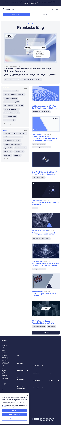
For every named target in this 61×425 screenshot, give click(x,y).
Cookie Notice (5, 407)
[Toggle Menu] (56, 9)
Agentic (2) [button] (7, 155)
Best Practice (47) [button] (20, 148)
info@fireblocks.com (8, 384)
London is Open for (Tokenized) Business (44, 295)
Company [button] (52, 380)
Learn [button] (50, 373)
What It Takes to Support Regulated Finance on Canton (43, 322)
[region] (14, 408)
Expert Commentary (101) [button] (11, 102)
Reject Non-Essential (14, 414)
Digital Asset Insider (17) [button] (11, 109)
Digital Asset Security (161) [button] (12, 140)
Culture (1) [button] (17, 155)
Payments (20, 363)
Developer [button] (36, 387)
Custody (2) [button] (7, 151)
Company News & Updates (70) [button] (13, 105)
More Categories (9, 123)
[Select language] (53, 9)
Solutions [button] (36, 365)
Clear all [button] (25, 88)
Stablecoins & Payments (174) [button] (13, 137)
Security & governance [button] (21, 378)
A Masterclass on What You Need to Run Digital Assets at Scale (45, 234)
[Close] (27, 395)
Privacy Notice (14, 407)
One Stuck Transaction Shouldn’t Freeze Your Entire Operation (44, 173)
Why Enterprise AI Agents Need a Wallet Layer (45, 203)
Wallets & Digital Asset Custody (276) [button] (15, 133)
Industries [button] (36, 373)
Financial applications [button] (21, 387)
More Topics (8, 159)
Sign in (45, 14)
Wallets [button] (19, 356)
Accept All (14, 410)
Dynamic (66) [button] (8, 148)
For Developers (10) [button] (10, 116)
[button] (22, 363)
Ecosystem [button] (36, 380)
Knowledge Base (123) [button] (10, 98)
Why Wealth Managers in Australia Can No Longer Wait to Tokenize (45, 264)
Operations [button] (20, 370)
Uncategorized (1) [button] (9, 120)
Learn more (33, 3)
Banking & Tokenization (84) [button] (12, 144)
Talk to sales (15, 14)
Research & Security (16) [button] (11, 113)
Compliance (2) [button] (19, 151)
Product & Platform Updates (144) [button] (14, 94)
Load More (46, 332)
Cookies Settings (14, 418)
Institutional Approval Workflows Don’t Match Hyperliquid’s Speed (44, 107)
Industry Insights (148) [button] (11, 91)
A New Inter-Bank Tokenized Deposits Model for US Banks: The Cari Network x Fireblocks (45, 139)
